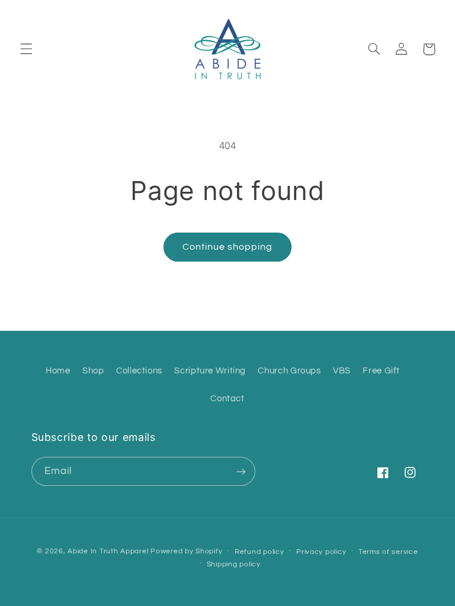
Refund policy (259, 552)
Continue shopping (227, 247)
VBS (342, 370)
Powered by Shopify (186, 551)
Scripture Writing (210, 370)
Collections (139, 370)
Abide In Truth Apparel (108, 551)
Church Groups (289, 370)
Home (58, 370)
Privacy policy (321, 552)
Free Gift (381, 370)
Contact (227, 398)
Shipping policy (234, 564)
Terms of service (388, 552)
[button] (26, 49)
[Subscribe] (240, 471)
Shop (93, 370)
